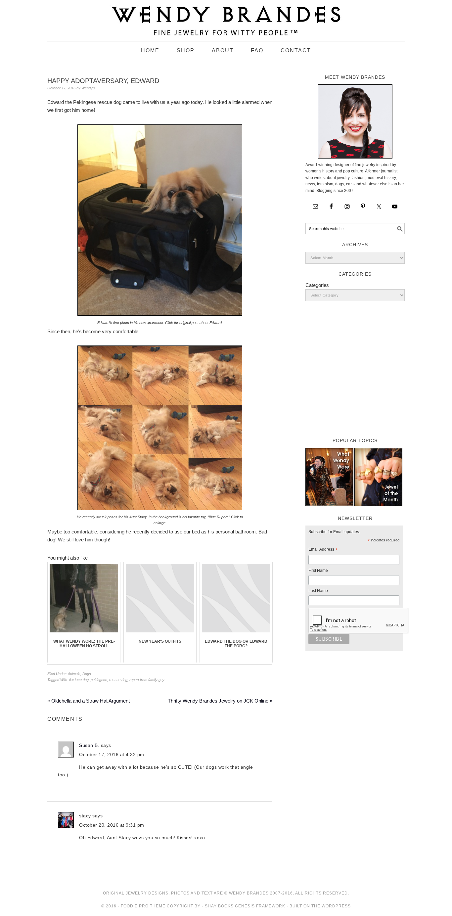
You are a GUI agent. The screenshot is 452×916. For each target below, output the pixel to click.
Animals (74, 674)
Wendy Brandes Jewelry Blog (226, 17)
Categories (317, 285)
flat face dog (79, 680)
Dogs (86, 674)
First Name (318, 570)
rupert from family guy (146, 680)
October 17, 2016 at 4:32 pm (111, 754)
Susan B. (89, 745)
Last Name (318, 590)
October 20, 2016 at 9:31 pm (111, 825)
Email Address (323, 550)
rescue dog (118, 680)
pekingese (99, 680)
